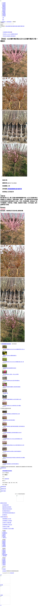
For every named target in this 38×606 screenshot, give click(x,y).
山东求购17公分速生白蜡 (6, 522)
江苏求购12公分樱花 (6, 526)
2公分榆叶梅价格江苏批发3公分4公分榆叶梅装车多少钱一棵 (13, 445)
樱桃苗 (13, 26)
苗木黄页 (4, 13)
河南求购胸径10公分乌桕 (6, 518)
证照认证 (4, 549)
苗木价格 (4, 546)
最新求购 (4, 8)
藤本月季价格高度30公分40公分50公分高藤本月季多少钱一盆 (13, 349)
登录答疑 (4, 551)
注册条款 (4, 564)
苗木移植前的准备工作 (6, 510)
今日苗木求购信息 (4, 516)
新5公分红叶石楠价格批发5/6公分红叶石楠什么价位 (12, 399)
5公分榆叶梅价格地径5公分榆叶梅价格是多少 (11, 463)
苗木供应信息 (9, 21)
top (0, 605)
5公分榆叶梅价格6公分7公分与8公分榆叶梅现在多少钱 (12, 438)
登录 (3, 19)
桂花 (23, 26)
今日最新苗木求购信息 (7, 32)
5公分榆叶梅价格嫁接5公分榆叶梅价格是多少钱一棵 (12, 432)
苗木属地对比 (4, 514)
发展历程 (4, 562)
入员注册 (4, 531)
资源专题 (4, 14)
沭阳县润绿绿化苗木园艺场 (15, 189)
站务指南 (4, 15)
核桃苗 (16, 26)
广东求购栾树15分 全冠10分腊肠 (8, 528)
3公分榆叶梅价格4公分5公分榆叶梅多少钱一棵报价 (12, 405)
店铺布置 (4, 545)
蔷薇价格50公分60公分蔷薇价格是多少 (10, 355)
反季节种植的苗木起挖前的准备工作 (8, 512)
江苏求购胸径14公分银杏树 (7, 520)
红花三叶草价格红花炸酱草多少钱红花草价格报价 (11, 386)
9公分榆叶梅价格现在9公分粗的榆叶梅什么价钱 (11, 413)
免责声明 (4, 561)
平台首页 (4, 2)
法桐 (6, 26)
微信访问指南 (4, 554)
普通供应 (4, 6)
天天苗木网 (3, 21)
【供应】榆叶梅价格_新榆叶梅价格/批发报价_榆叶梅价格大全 (14, 426)
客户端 (1, 584)
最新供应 (4, 5)
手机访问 (4, 563)
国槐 (9, 26)
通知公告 (4, 535)
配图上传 (4, 553)
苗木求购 (4, 7)
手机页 (1, 595)
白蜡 (8, 26)
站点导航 (4, 536)
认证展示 (4, 544)
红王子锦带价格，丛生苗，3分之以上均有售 (11, 374)
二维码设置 (4, 555)
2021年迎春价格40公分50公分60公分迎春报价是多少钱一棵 (13, 361)
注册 (3, 17)
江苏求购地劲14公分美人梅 (7, 524)
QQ (1, 574)
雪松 (11, 26)
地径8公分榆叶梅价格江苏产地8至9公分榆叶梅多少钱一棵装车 (14, 457)
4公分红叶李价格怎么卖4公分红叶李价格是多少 (11, 380)
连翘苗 (19, 26)
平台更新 (4, 534)
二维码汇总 (4, 537)
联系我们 (4, 560)
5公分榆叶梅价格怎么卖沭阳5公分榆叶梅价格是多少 (12, 451)
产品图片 (4, 12)
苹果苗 (21, 26)
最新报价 (4, 11)
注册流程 (4, 552)
